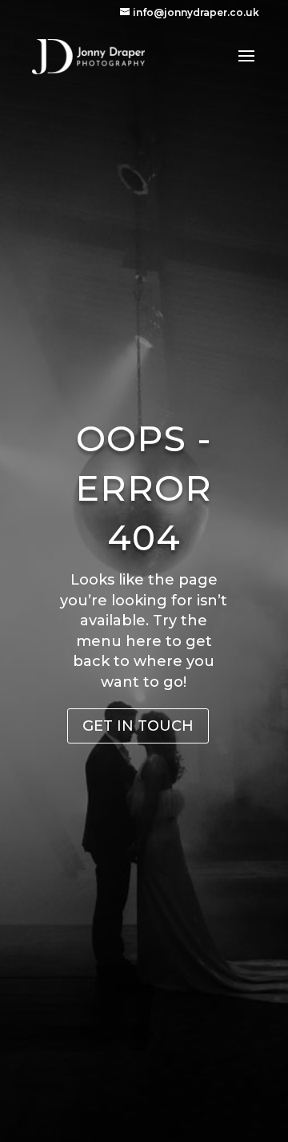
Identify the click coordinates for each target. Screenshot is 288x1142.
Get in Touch (138, 726)
